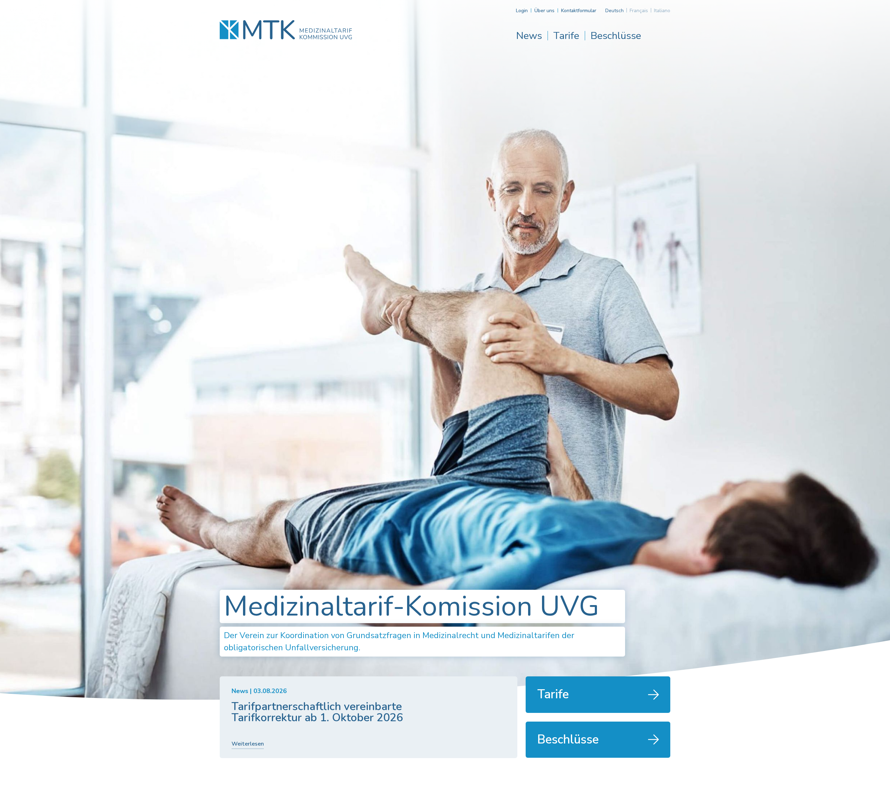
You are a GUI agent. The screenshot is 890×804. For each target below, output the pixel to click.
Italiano (662, 10)
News (529, 36)
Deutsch (614, 10)
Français (639, 10)
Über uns (544, 10)
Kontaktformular (578, 10)
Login (522, 10)
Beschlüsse (615, 36)
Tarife (566, 36)
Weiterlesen (248, 744)
